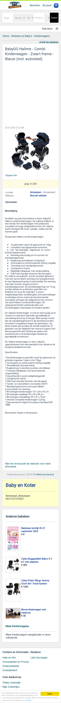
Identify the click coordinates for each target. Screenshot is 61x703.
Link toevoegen (38, 657)
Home (6, 36)
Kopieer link (11, 175)
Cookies (28, 700)
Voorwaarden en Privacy (16, 661)
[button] (30, 151)
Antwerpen (35, 192)
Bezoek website (38, 195)
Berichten (35, 5)
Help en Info (9, 657)
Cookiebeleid (10, 670)
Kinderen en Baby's (21, 36)
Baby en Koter (21, 485)
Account (47, 5)
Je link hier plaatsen (48, 42)
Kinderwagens (42, 36)
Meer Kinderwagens (17, 626)
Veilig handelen (11, 666)
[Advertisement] (30, 92)
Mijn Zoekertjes (11, 686)
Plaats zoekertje (11, 682)
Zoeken (54, 18)
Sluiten (49, 694)
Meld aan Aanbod (45, 474)
